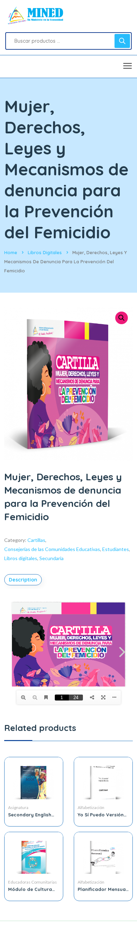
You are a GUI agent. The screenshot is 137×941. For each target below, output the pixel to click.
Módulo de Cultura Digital (30, 889)
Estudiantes (115, 549)
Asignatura (18, 807)
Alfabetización (91, 807)
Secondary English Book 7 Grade (29, 814)
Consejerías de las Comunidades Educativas (52, 549)
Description (23, 580)
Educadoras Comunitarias (32, 882)
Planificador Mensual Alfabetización (102, 889)
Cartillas (36, 540)
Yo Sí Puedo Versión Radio (101, 814)
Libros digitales (45, 252)
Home (10, 252)
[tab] (24, 579)
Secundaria (51, 558)
